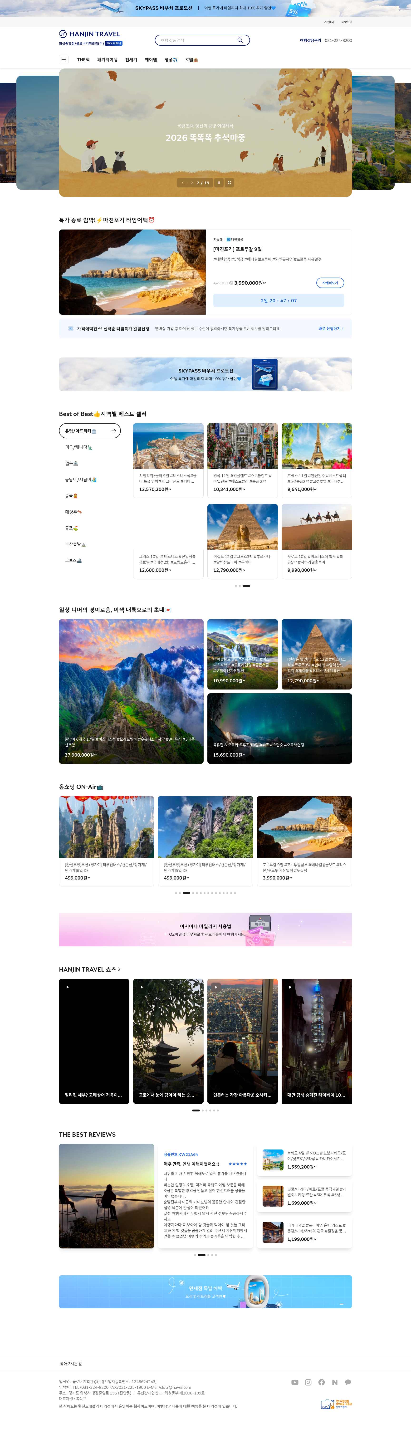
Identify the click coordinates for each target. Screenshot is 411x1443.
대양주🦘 (73, 512)
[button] (236, 586)
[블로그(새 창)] (335, 1382)
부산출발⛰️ (75, 544)
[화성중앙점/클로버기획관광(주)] (90, 34)
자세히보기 (330, 282)
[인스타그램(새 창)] (308, 1382)
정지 (219, 182)
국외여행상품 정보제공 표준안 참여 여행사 (336, 1404)
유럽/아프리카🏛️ (81, 431)
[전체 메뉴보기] (63, 59)
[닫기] (348, 8)
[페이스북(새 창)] (321, 1382)
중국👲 (71, 495)
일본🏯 (71, 463)
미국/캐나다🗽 (79, 447)
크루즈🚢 (73, 560)
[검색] (240, 40)
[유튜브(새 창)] (295, 1382)
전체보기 (229, 182)
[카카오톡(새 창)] (348, 1382)
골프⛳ (71, 528)
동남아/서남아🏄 (81, 479)
